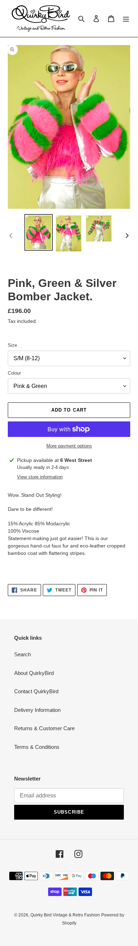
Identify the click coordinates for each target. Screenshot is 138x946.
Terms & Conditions (36, 747)
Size (12, 345)
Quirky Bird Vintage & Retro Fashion (65, 915)
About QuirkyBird (34, 673)
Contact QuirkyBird (36, 691)
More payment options (69, 446)
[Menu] (126, 18)
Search (22, 654)
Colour (14, 373)
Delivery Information (37, 710)
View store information (40, 477)
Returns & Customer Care (44, 728)
